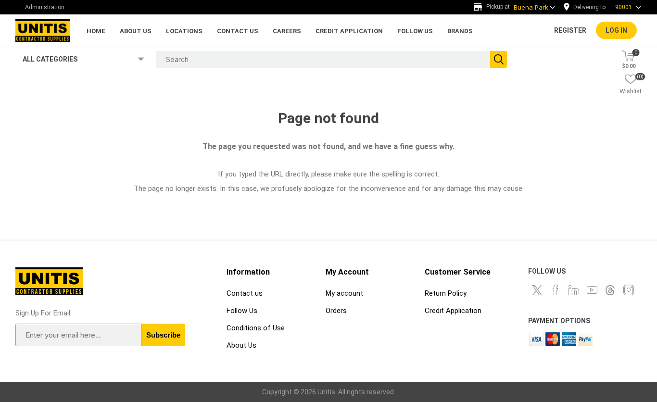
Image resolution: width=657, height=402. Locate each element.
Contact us (245, 293)
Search (498, 59)
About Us (241, 345)
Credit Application (453, 310)
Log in (616, 30)
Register (570, 30)
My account (344, 293)
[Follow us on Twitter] (537, 290)
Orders (336, 310)
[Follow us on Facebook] (555, 290)
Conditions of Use (256, 328)
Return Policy (446, 293)
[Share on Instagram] (628, 290)
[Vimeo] (610, 290)
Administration (44, 7)
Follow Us (242, 310)
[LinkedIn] (573, 290)
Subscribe (163, 335)
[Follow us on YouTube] (592, 290)
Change (605, 7)
